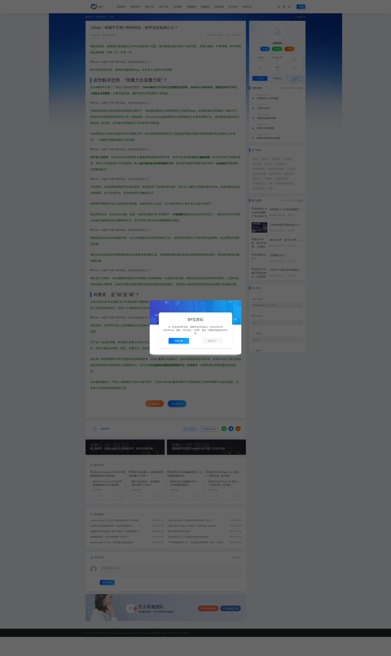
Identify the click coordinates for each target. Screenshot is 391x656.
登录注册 (179, 340)
